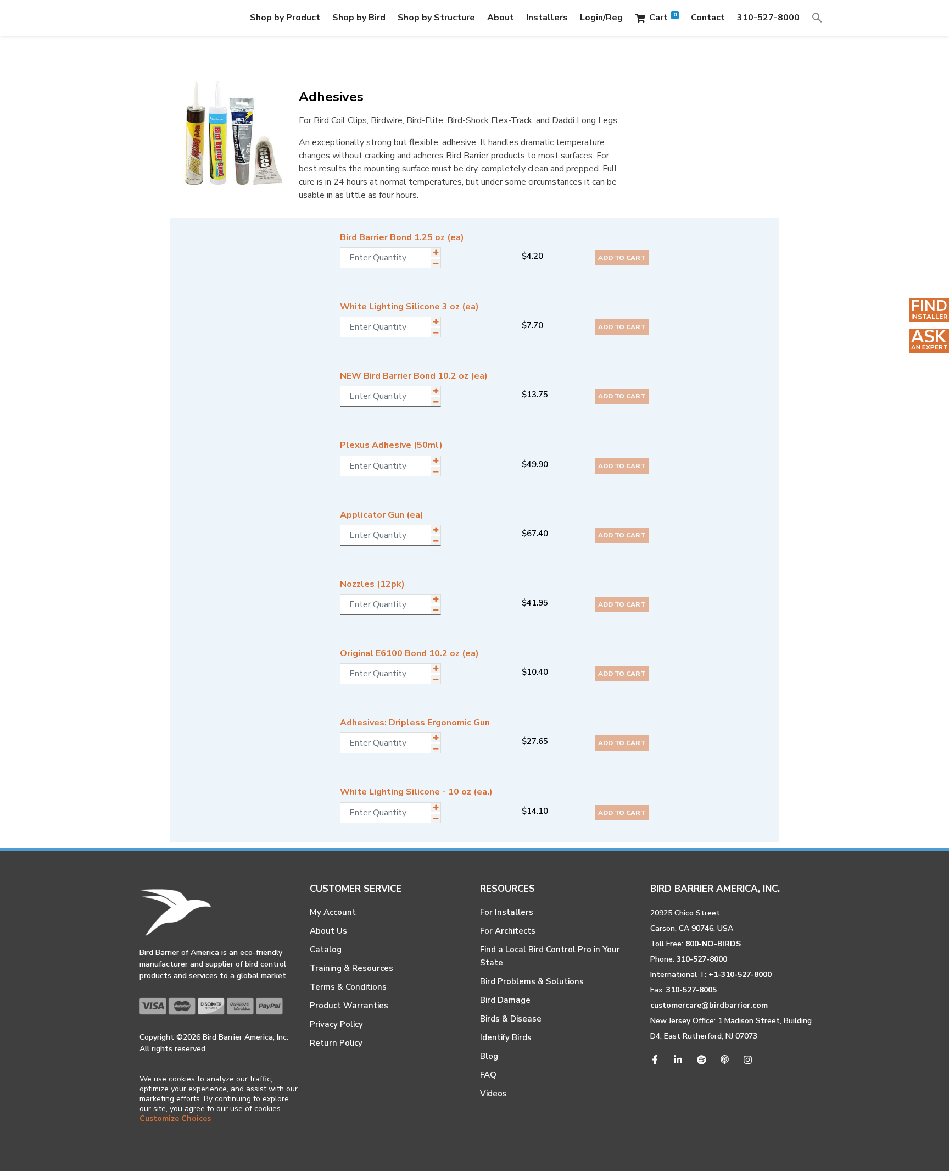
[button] (817, 18)
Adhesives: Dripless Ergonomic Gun (415, 723)
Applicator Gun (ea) (381, 515)
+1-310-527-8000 (740, 974)
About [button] (500, 18)
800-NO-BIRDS (713, 944)
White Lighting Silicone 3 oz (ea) (409, 307)
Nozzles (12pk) (372, 584)
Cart (663, 17)
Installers (547, 18)
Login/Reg (601, 18)
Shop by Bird (359, 18)
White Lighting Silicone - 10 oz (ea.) (416, 792)
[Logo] (182, 18)
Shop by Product (285, 18)
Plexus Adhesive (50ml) (391, 445)
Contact (708, 18)
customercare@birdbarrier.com (709, 1005)
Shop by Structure (436, 18)
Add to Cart (621, 257)
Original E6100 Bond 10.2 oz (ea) (409, 653)
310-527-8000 (768, 18)
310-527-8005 (691, 990)
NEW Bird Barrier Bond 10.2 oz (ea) (414, 376)
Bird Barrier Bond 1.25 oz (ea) (402, 237)
